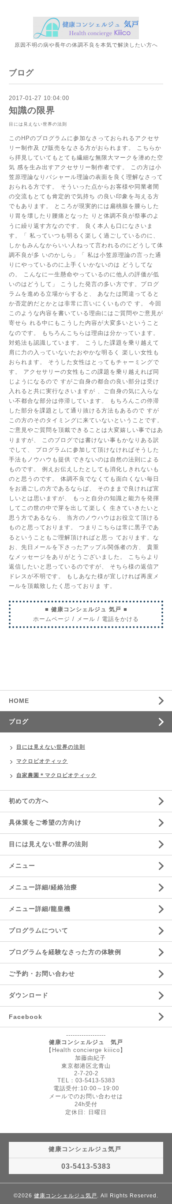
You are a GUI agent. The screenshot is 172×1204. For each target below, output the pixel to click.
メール (86, 619)
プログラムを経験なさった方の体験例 (65, 951)
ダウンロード (29, 995)
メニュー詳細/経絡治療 (43, 887)
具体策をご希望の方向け (45, 822)
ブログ (19, 721)
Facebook (25, 1016)
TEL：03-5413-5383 (86, 1080)
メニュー (22, 865)
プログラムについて (38, 930)
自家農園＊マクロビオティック (56, 775)
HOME (19, 700)
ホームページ (51, 619)
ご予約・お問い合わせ (42, 973)
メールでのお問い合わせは (86, 1096)
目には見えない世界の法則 (38, 124)
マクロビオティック (42, 761)
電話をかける (120, 619)
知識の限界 (32, 110)
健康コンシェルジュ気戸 (65, 1196)
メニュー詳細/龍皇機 (40, 908)
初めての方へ (29, 800)
